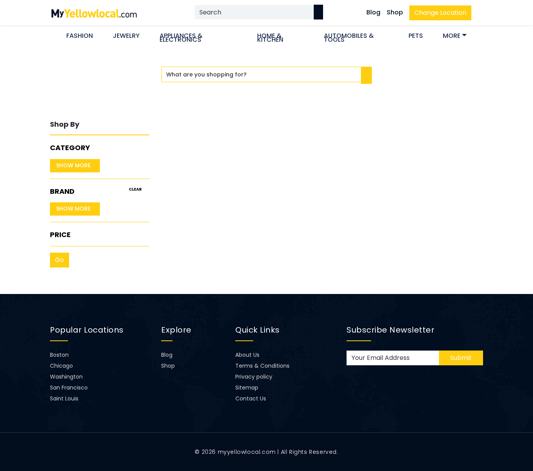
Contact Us (250, 398)
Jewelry (126, 35)
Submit (461, 357)
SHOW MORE (73, 165)
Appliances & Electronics (181, 37)
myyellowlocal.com (247, 452)
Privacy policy (253, 377)
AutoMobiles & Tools (349, 37)
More (451, 35)
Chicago (61, 366)
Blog (373, 12)
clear (135, 189)
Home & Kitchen (270, 37)
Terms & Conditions (262, 366)
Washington (66, 377)
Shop (395, 12)
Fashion (79, 35)
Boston (59, 355)
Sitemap (246, 387)
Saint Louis (64, 398)
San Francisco (69, 387)
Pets (416, 35)
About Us (247, 355)
